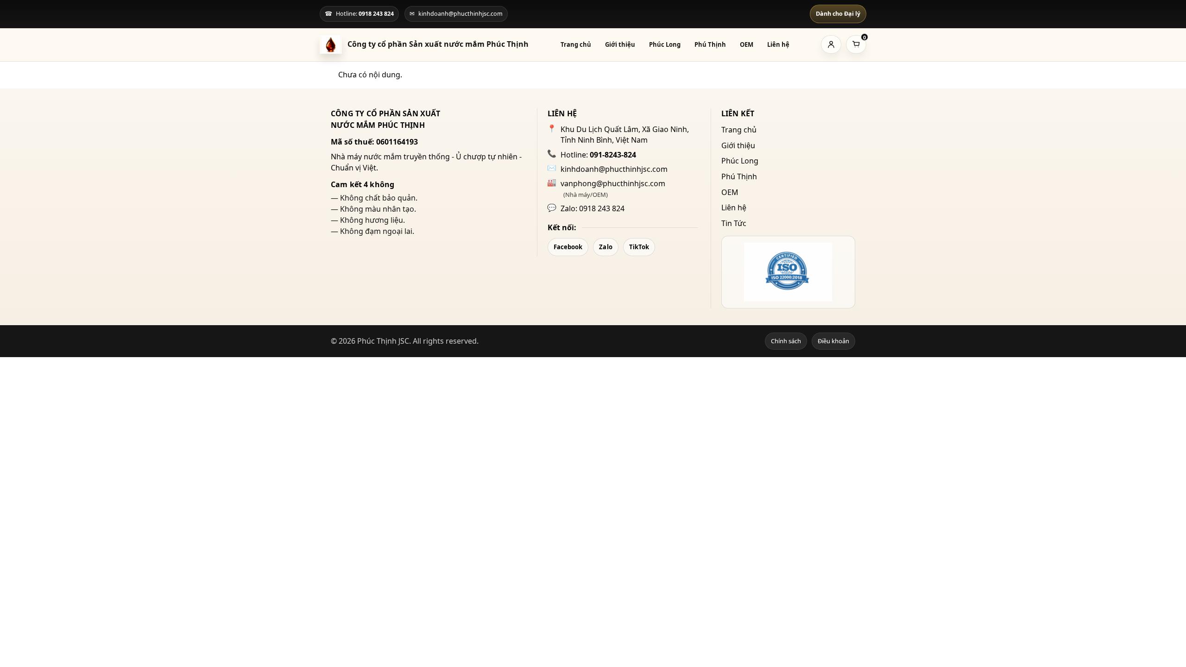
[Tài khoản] (831, 44)
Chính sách (786, 341)
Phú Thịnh (710, 44)
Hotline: (598, 155)
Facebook (568, 247)
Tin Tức (733, 223)
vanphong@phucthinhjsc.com (613, 183)
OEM (746, 44)
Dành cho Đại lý (838, 14)
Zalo (605, 247)
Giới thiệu (620, 44)
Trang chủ (576, 44)
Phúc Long (665, 44)
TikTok (639, 247)
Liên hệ (778, 44)
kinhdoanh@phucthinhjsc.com (614, 169)
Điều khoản (833, 341)
